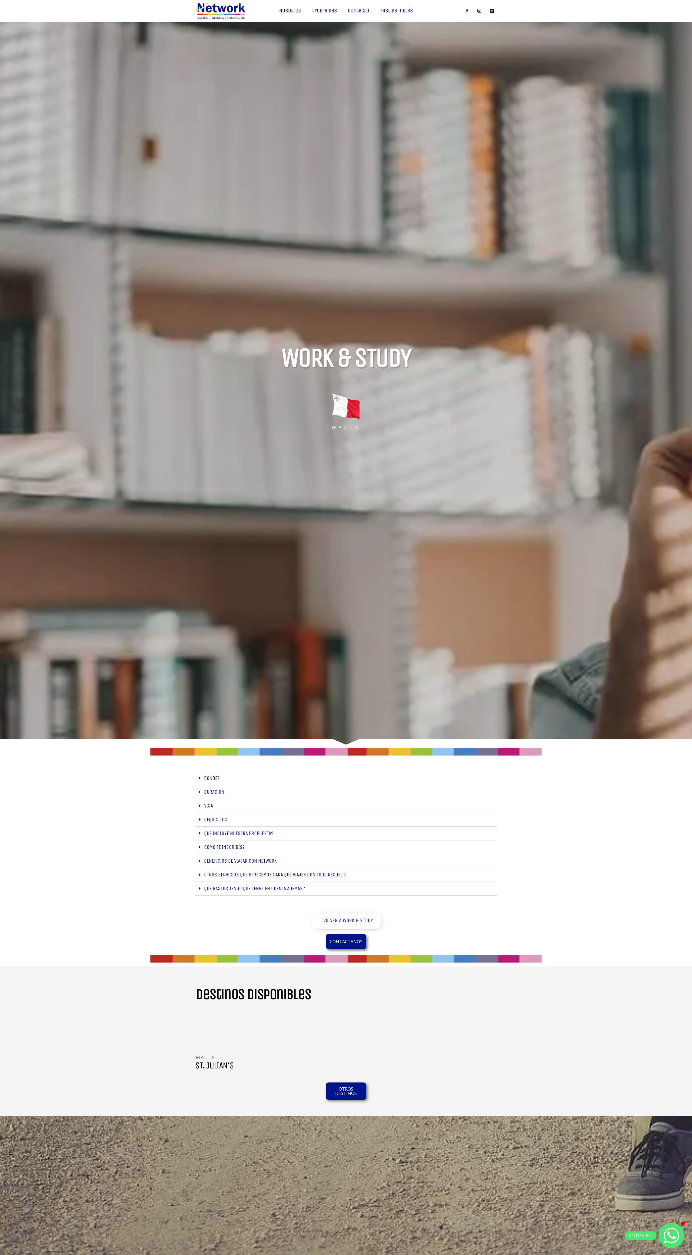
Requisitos (215, 819)
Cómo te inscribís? (224, 847)
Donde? (211, 778)
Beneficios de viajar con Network (240, 861)
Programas (324, 10)
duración (214, 792)
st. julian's (214, 1065)
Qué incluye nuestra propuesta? (238, 833)
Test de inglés (396, 10)
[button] (346, 778)
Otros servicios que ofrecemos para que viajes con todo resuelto (275, 875)
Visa (208, 806)
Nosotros (290, 10)
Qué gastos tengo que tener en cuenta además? (254, 888)
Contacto (358, 10)
